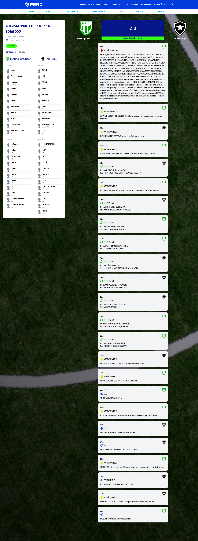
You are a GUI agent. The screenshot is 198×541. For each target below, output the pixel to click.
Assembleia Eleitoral (90, 4)
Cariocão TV (160, 4)
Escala (22, 52)
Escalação (11, 52)
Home (31, 11)
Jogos (107, 4)
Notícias (117, 4)
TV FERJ (134, 4)
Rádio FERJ (146, 4)
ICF (126, 4)
